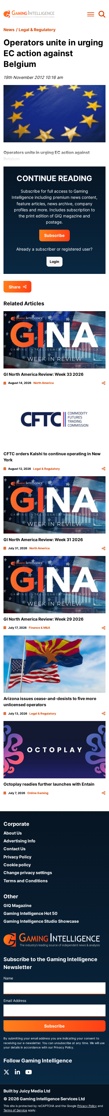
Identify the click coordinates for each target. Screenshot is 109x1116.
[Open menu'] (90, 14)
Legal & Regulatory (37, 29)
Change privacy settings (27, 872)
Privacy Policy (17, 856)
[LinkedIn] (17, 1072)
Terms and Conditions (25, 880)
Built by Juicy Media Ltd (26, 1090)
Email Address (14, 1000)
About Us (12, 832)
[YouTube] (28, 1072)
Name (8, 978)
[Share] (103, 383)
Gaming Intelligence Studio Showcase (41, 921)
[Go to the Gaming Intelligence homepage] (28, 14)
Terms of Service (15, 1110)
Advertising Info (19, 840)
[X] (6, 1072)
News (9, 29)
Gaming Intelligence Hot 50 (30, 913)
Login (54, 261)
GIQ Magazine (17, 905)
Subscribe (54, 235)
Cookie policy (17, 864)
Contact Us (14, 848)
